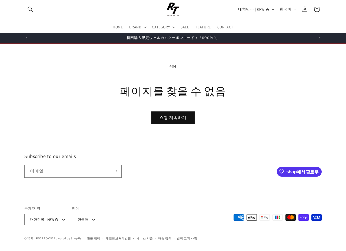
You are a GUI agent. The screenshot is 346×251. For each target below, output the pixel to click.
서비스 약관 (144, 238)
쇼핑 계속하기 (173, 117)
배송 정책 (165, 238)
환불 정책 (94, 238)
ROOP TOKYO (44, 238)
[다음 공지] (320, 38)
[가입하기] (115, 171)
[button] (30, 9)
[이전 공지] (26, 38)
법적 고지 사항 (187, 238)
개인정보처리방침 (118, 238)
